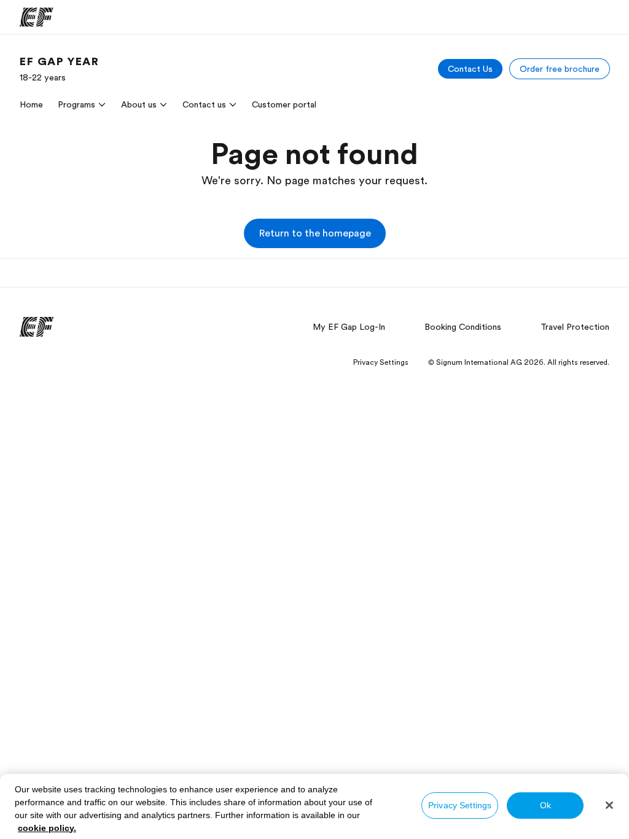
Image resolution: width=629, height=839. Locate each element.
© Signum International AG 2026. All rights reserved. (518, 362)
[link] (60, 69)
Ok (545, 805)
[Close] (609, 805)
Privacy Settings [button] (380, 362)
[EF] (36, 17)
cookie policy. (47, 828)
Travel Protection (575, 327)
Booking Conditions (462, 327)
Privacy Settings (459, 805)
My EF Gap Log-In (349, 327)
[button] (315, 233)
